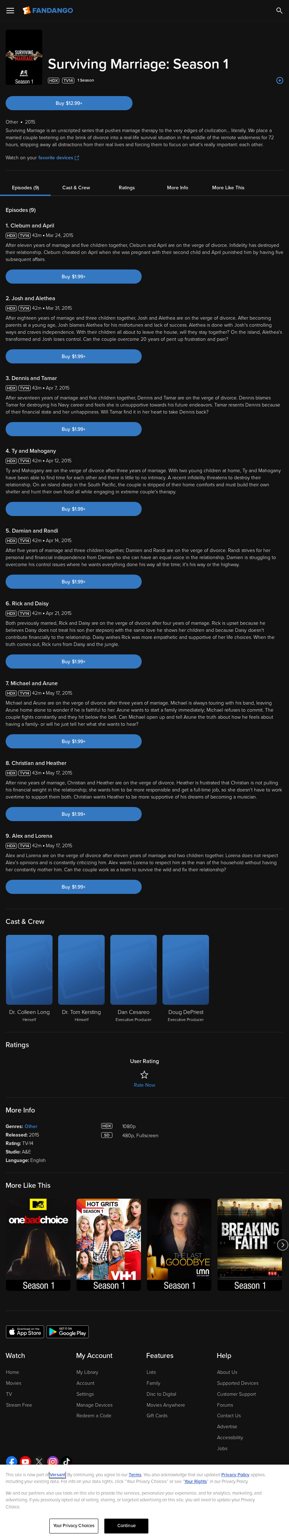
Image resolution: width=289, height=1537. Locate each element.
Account (85, 1383)
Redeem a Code (93, 1416)
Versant (57, 1475)
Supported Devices (237, 1383)
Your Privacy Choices (74, 1526)
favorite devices (55, 158)
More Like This (228, 188)
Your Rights (195, 1481)
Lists (151, 1372)
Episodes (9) (25, 188)
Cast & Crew (76, 188)
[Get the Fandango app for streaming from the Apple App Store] (25, 1331)
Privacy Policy (235, 1475)
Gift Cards (157, 1416)
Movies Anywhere (166, 1405)
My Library (87, 1372)
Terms (135, 1475)
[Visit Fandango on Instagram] (53, 1462)
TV (9, 1394)
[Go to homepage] (48, 11)
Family (153, 1383)
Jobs (222, 1449)
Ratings (127, 188)
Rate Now (144, 1085)
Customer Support (236, 1394)
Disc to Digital (161, 1394)
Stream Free (19, 1405)
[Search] (279, 11)
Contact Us (229, 1416)
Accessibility (230, 1438)
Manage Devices (94, 1405)
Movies (13, 1383)
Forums (225, 1405)
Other (31, 1126)
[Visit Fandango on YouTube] (25, 1462)
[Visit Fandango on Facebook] (12, 1462)
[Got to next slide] (282, 1244)
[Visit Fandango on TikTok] (67, 1462)
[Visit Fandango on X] (39, 1462)
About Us (227, 1372)
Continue (126, 1526)
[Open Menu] (10, 10)
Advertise (227, 1427)
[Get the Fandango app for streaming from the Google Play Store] (67, 1331)
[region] (144, 1501)
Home (12, 1372)
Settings (85, 1394)
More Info (177, 188)
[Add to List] (279, 80)
